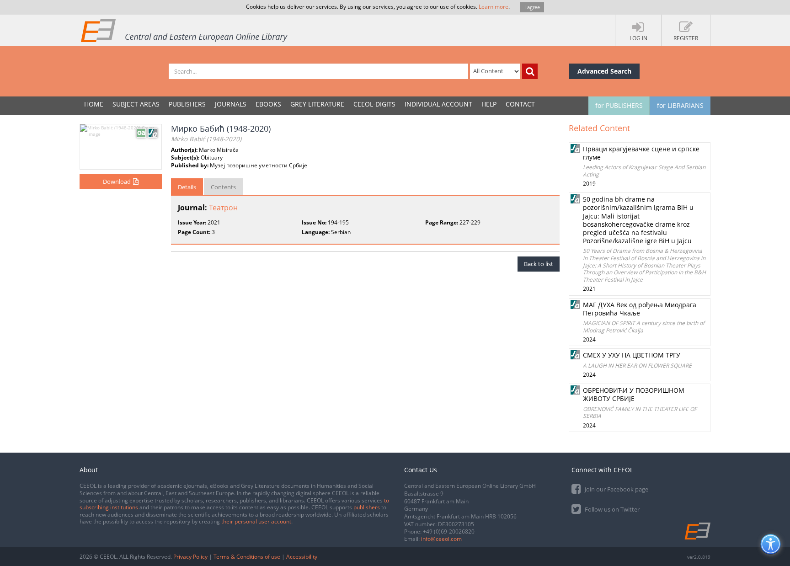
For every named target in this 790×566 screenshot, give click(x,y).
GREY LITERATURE (317, 104)
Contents (223, 187)
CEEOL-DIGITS (374, 104)
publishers (366, 507)
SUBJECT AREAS (136, 104)
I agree (532, 7)
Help (488, 104)
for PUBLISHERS (619, 105)
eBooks (268, 104)
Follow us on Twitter (611, 509)
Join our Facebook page (615, 489)
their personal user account (256, 521)
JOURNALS (230, 104)
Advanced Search (604, 71)
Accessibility (301, 557)
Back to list (538, 264)
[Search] (530, 71)
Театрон (223, 208)
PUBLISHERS (187, 104)
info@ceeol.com (441, 539)
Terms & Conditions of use (247, 557)
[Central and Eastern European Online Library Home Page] (185, 30)
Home (93, 104)
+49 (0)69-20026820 (449, 531)
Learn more (493, 7)
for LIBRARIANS (680, 105)
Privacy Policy (190, 557)
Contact (520, 104)
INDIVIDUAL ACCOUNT (438, 104)
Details (187, 187)
